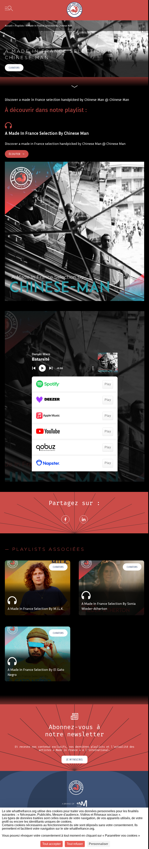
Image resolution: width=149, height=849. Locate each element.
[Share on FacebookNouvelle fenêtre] (65, 524)
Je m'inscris (74, 759)
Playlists (19, 25)
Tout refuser (75, 844)
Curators (14, 67)
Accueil (9, 25)
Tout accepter (51, 844)
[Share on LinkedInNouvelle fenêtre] (84, 524)
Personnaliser (98, 844)
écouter (14, 154)
